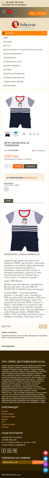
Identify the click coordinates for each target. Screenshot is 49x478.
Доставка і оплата (8, 416)
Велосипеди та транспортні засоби (22, 50)
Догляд (7, 70)
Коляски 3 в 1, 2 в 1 (12, 62)
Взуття (7, 46)
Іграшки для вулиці (13, 78)
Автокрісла (9, 58)
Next (45, 327)
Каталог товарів (8, 414)
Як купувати (39, 151)
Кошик (18, 166)
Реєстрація (41, 13)
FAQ (3, 422)
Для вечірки (9, 86)
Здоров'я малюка (12, 54)
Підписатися (40, 462)
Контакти (5, 427)
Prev (41, 327)
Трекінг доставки (8, 424)
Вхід (32, 13)
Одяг (5, 38)
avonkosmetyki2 (30, 178)
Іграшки (7, 42)
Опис (8, 201)
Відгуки (5, 419)
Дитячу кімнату (12, 66)
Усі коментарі (8, 346)
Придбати (30, 166)
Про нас (5, 411)
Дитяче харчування (13, 74)
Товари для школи (13, 82)
